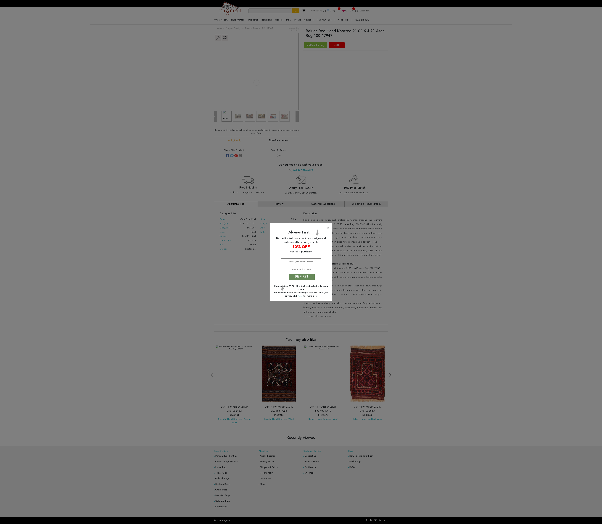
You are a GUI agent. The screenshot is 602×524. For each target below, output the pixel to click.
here (300, 296)
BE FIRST (301, 276)
